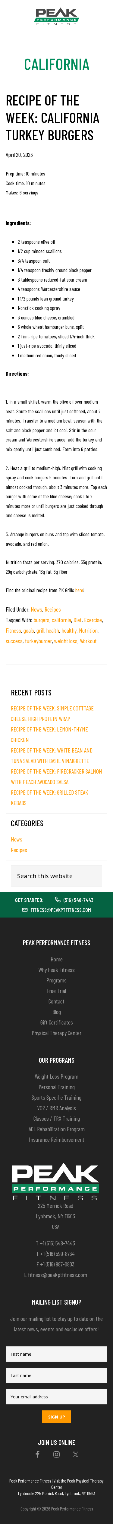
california (61, 619)
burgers (41, 619)
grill (40, 630)
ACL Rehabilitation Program (57, 1128)
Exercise (93, 619)
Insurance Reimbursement (56, 1139)
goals (29, 630)
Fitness (13, 630)
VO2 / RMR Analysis (56, 1107)
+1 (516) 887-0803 (57, 1264)
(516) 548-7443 (78, 899)
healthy (69, 630)
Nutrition (88, 630)
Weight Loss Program (56, 1076)
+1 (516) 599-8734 (57, 1253)
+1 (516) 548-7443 (57, 1243)
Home (57, 959)
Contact (56, 1001)
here (79, 590)
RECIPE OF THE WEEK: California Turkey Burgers (52, 117)
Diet (78, 619)
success (14, 640)
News (36, 609)
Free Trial (56, 990)
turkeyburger (38, 640)
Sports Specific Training (56, 1097)
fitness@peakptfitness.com (61, 909)
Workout (88, 640)
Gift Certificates (56, 1022)
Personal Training (57, 1086)
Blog (56, 1011)
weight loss (65, 640)
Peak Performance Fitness (30, 1480)
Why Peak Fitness (56, 969)
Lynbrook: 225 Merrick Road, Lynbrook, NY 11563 (56, 1493)
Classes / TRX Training (56, 1118)
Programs (56, 980)
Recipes (53, 609)
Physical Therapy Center (56, 1032)
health (52, 630)
